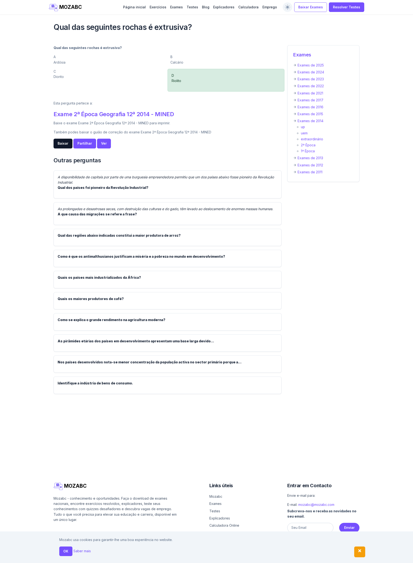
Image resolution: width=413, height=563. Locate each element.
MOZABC (70, 7)
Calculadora (248, 7)
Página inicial (134, 7)
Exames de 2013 (310, 158)
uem (304, 133)
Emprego (269, 7)
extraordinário (312, 139)
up (303, 127)
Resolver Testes (346, 7)
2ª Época (308, 145)
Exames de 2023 (311, 79)
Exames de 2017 (310, 100)
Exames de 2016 (310, 107)
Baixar (63, 143)
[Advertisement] (197, 431)
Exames (176, 7)
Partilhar (84, 143)
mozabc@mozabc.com (316, 505)
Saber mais (82, 551)
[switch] (287, 7)
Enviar (349, 527)
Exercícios (158, 7)
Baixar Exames (310, 7)
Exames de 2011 (310, 172)
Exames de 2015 (310, 114)
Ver (104, 143)
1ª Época (308, 151)
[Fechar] (359, 552)
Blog (205, 7)
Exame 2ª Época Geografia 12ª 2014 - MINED (114, 114)
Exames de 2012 (310, 165)
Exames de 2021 (310, 93)
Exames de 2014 (310, 121)
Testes (192, 7)
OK (65, 551)
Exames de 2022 (311, 86)
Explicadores (223, 7)
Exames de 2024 (311, 72)
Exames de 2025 (311, 65)
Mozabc (215, 496)
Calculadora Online (224, 525)
